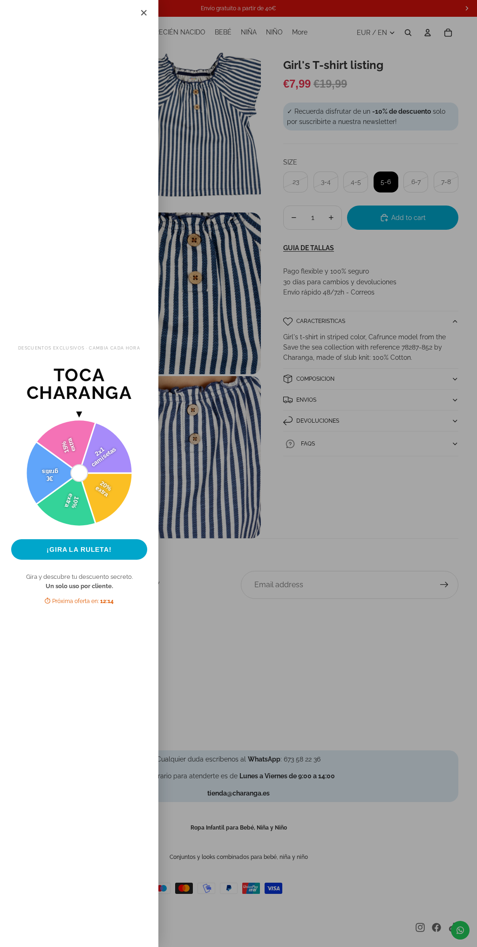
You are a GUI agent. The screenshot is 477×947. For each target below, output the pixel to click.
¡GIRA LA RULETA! (79, 549)
